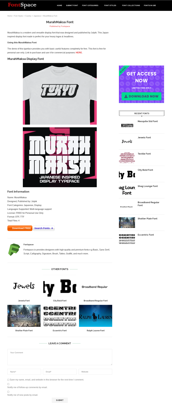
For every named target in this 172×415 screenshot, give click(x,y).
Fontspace (65, 26)
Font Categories (90, 5)
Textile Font (144, 153)
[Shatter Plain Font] (24, 316)
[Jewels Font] (24, 286)
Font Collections (131, 5)
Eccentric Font (60, 331)
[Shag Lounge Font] (127, 190)
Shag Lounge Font (148, 186)
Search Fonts (42, 228)
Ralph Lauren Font (96, 331)
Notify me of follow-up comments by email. (27, 387)
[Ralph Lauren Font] (95, 316)
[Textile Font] (127, 157)
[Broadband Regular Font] (95, 286)
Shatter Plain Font (24, 331)
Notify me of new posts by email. (22, 395)
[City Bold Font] (59, 286)
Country (28, 16)
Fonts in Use (150, 5)
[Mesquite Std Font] (127, 125)
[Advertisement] (142, 38)
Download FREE (21, 228)
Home (59, 5)
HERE (79, 52)
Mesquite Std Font (148, 121)
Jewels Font (24, 301)
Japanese (37, 16)
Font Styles (110, 5)
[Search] (163, 5)
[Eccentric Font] (59, 316)
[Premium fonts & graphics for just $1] (141, 67)
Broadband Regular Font (96, 301)
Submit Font (72, 5)
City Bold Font (60, 301)
